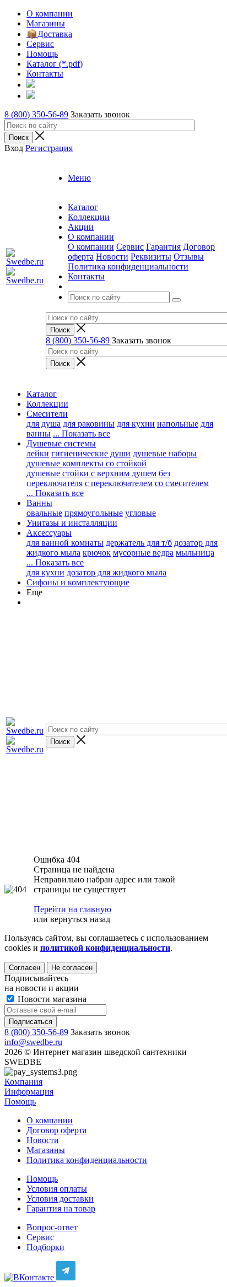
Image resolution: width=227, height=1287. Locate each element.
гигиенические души (91, 453)
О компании (91, 246)
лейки (37, 453)
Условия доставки (60, 1198)
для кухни (136, 423)
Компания (23, 1081)
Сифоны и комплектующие (77, 582)
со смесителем (182, 483)
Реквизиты (151, 256)
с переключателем (119, 483)
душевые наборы (165, 453)
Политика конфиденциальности (128, 266)
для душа (43, 423)
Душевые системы (61, 443)
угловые (140, 513)
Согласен (24, 967)
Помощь (20, 1101)
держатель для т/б (139, 542)
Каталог (41, 394)
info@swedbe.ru (33, 1042)
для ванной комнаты (65, 542)
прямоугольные (93, 513)
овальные (44, 513)
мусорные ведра (143, 552)
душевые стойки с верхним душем (91, 473)
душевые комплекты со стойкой (86, 463)
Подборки (45, 1247)
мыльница (195, 552)
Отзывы (189, 256)
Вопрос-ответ (52, 1227)
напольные (177, 423)
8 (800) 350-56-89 (36, 114)
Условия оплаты (56, 1188)
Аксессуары (49, 532)
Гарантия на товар (60, 1208)
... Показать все (55, 562)
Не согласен (72, 967)
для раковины (89, 423)
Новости (112, 256)
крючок (97, 552)
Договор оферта (56, 1130)
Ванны (39, 503)
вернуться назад (80, 919)
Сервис (130, 246)
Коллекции (47, 403)
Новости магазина (51, 999)
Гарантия (163, 246)
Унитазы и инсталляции (71, 522)
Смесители (47, 413)
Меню (79, 177)
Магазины (45, 1150)
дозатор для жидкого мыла (116, 572)
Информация (28, 1091)
